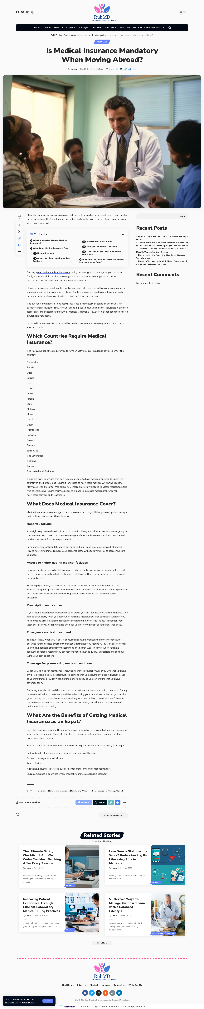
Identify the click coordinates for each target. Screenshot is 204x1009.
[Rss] (105, 993)
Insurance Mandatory (48, 791)
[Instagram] (27, 12)
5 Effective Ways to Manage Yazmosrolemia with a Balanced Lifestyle (127, 905)
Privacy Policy (11, 1002)
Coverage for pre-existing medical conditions (101, 253)
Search (182, 216)
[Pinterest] (32, 12)
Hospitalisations (45, 253)
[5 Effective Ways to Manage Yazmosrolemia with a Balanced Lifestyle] (168, 914)
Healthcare (157, 933)
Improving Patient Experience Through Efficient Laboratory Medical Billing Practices (41, 905)
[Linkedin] (119, 993)
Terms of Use (28, 1002)
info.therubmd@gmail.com (118, 1000)
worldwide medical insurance (53, 272)
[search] (169, 27)
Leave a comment (114, 815)
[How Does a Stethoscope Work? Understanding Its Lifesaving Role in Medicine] (168, 865)
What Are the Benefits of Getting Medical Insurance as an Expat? (101, 261)
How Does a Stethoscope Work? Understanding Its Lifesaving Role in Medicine (128, 857)
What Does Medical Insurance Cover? (51, 248)
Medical (102, 41)
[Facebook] (17, 12)
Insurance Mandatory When (74, 791)
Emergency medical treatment (101, 246)
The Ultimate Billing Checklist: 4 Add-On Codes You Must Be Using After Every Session (42, 857)
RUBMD (74, 69)
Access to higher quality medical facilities (51, 259)
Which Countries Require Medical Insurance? (48, 242)
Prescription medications (99, 241)
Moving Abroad (115, 791)
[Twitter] (22, 12)
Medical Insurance (98, 791)
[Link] (112, 993)
